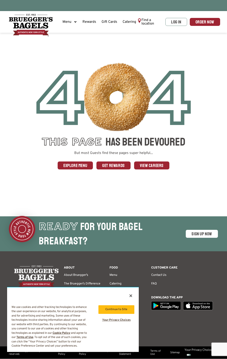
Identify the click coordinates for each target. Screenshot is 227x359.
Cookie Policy (61, 333)
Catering (129, 22)
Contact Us (158, 275)
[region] (73, 319)
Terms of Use (155, 352)
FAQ (154, 284)
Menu (67, 22)
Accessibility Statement (126, 352)
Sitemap (175, 352)
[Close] (131, 296)
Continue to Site (116, 309)
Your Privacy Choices (116, 320)
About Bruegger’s (76, 275)
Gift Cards (109, 22)
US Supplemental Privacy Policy (93, 352)
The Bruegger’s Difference (82, 284)
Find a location (147, 21)
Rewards (89, 22)
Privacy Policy (62, 352)
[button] (150, 21)
